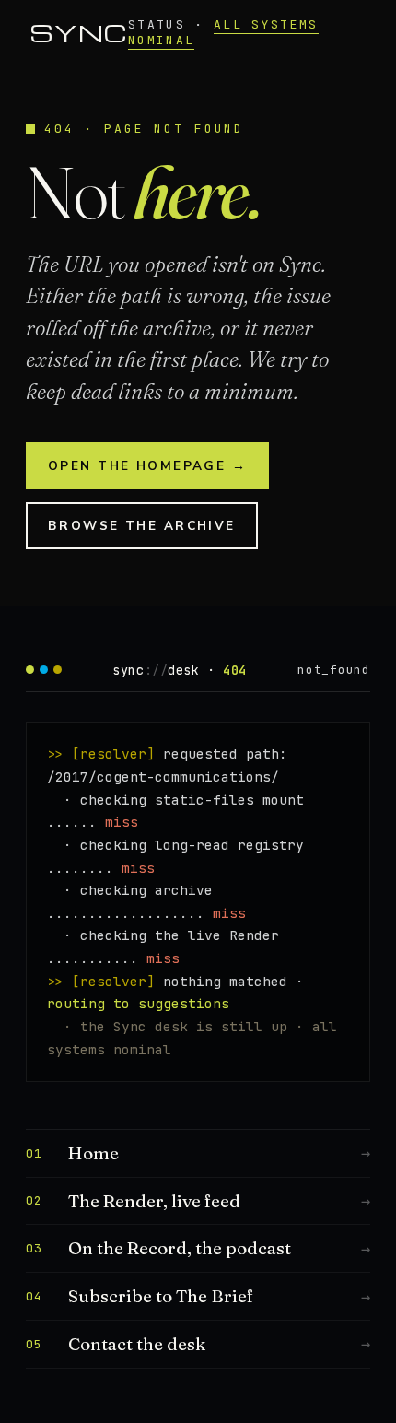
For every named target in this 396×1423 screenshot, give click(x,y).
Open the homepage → (147, 466)
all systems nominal (223, 32)
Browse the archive (142, 526)
